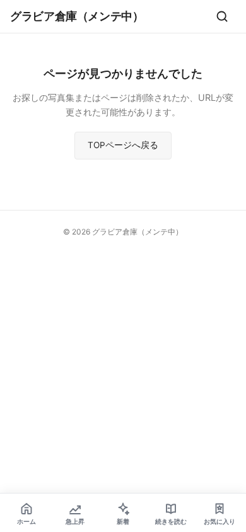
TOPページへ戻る (123, 145)
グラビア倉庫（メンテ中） (77, 16)
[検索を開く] (222, 16)
